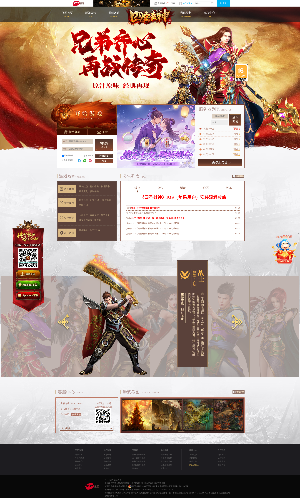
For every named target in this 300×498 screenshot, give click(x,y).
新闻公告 (90, 14)
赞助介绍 (83, 205)
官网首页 (67, 14)
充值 (173, 3)
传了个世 (105, 215)
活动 (183, 188)
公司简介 (221, 455)
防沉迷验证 (194, 465)
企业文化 (221, 461)
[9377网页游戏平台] (92, 486)
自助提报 (193, 458)
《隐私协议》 (148, 483)
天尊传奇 (107, 455)
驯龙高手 (105, 186)
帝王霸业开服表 (138, 458)
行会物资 (94, 186)
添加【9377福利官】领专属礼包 (145, 208)
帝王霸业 (107, 458)
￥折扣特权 (79, 458)
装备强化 (83, 230)
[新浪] (90, 160)
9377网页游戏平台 (78, 3)
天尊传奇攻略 (166, 455)
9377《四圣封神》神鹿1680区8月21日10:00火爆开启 (155, 228)
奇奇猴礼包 (162, 3)
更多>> (107, 468)
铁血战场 (83, 186)
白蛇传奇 (107, 461)
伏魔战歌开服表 (138, 465)
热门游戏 (186, 3)
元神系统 (83, 215)
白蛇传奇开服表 (138, 461)
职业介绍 (94, 200)
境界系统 (94, 215)
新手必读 (83, 200)
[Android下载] (28, 285)
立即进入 (235, 120)
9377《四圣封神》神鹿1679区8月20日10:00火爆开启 (155, 233)
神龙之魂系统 (85, 220)
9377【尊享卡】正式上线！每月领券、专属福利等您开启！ (158, 218)
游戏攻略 (114, 14)
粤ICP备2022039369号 (141, 486)
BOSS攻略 (95, 230)
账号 (65, 141)
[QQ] (79, 160)
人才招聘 (221, 458)
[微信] (84, 160)
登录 (225, 3)
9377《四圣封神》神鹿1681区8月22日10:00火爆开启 (155, 223)
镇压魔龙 (83, 191)
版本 (229, 188)
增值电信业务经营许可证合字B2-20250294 (170, 486)
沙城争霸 (94, 191)
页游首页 (78, 455)
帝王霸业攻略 (166, 458)
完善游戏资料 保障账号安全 (143, 213)
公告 (160, 188)
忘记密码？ (88, 156)
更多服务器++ (220, 162)
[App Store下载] (28, 295)
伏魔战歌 (107, 465)
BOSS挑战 (106, 200)
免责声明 (221, 465)
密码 (65, 149)
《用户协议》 (135, 483)
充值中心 (209, 14)
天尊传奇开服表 (138, 455)
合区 (206, 188)
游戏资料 (186, 14)
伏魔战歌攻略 (166, 465)
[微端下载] (28, 274)
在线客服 (76, 414)
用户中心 (78, 461)
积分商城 (78, 468)
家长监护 (193, 461)
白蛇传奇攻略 (166, 461)
